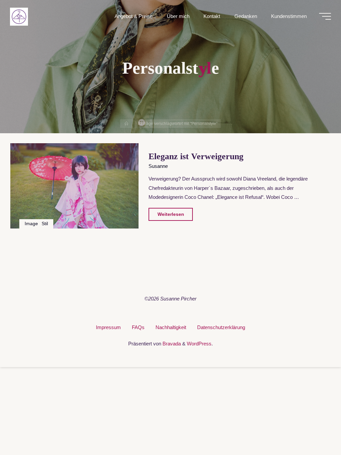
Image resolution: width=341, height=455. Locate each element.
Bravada (171, 343)
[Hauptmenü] (325, 16)
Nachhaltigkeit (171, 327)
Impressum (108, 327)
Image (31, 223)
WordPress (199, 343)
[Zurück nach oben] (315, 429)
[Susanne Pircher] (19, 16)
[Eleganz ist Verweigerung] (74, 185)
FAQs (138, 327)
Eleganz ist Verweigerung (196, 156)
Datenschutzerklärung (221, 327)
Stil (45, 223)
